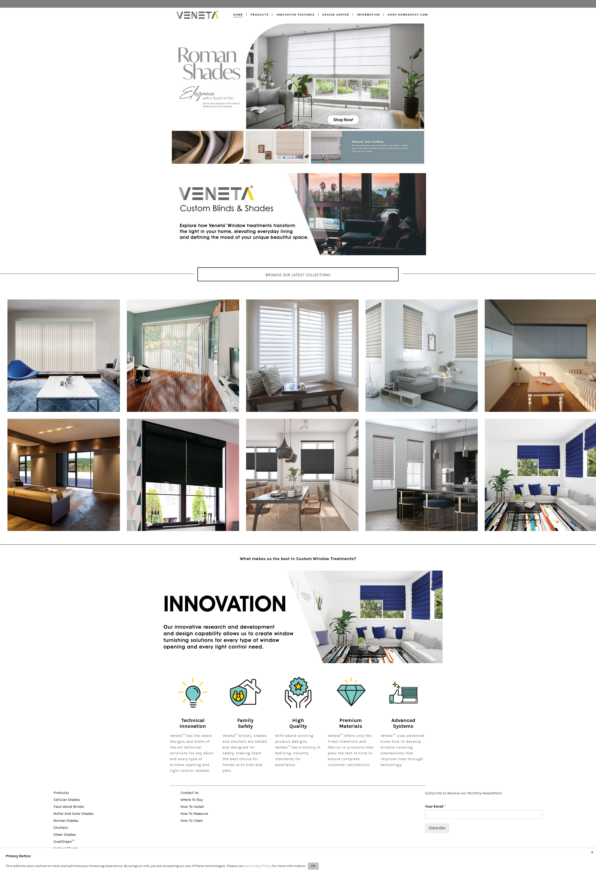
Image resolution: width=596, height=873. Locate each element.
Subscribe (437, 828)
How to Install (192, 806)
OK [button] (313, 866)
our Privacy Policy (257, 866)
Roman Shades (66, 820)
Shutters (61, 827)
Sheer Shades (65, 834)
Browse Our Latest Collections (298, 274)
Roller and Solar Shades (74, 813)
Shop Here (243, 151)
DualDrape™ (64, 841)
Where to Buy (191, 799)
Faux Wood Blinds (69, 806)
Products (61, 792)
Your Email (435, 806)
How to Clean (191, 820)
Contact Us (189, 792)
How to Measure (194, 813)
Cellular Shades (67, 799)
